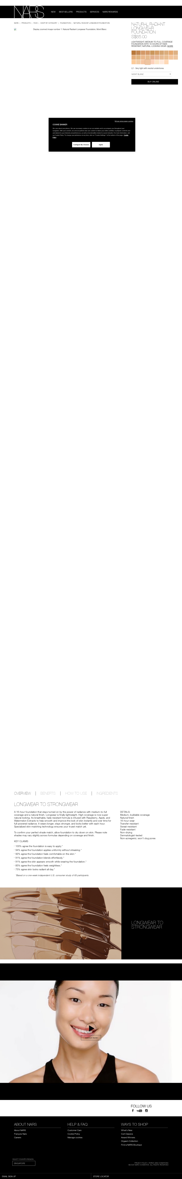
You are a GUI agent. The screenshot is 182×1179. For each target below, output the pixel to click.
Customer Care (74, 1130)
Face (36, 23)
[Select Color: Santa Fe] (147, 57)
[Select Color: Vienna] (171, 57)
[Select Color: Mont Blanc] (147, 62)
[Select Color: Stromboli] (138, 57)
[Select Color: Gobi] (138, 62)
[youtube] (139, 1111)
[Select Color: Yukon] (143, 62)
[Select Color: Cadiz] (143, 53)
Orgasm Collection (129, 1141)
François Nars (20, 1134)
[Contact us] (162, 3)
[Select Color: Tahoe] (157, 53)
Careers (17, 1137)
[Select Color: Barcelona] (175, 53)
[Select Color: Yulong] (161, 62)
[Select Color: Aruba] (166, 53)
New (53, 12)
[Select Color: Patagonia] (157, 57)
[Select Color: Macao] (134, 53)
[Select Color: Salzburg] (134, 62)
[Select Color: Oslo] (152, 62)
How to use (76, 793)
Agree (101, 144)
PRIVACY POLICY (141, 1163)
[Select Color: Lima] (166, 62)
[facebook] (133, 1111)
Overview (22, 793)
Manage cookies (75, 1137)
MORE (170, 46)
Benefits (48, 793)
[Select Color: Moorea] (152, 53)
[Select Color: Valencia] (171, 53)
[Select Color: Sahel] (143, 57)
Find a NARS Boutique (131, 1145)
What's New (126, 1130)
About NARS (20, 1130)
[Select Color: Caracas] (138, 53)
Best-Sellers (66, 12)
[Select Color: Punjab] (161, 57)
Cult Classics (127, 1134)
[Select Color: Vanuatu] (134, 57)
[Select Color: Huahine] (147, 53)
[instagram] (146, 1111)
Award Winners (128, 1137)
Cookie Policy (74, 1134)
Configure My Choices (81, 144)
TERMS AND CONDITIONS (158, 1163)
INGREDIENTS (107, 793)
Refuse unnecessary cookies (124, 121)
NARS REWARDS (110, 12)
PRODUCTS (81, 12)
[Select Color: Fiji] (166, 57)
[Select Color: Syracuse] (161, 53)
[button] (63, 27)
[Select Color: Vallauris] (152, 57)
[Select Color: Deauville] (175, 57)
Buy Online (154, 81)
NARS (16, 23)
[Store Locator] (166, 3)
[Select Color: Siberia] (157, 62)
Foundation (65, 23)
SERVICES (94, 12)
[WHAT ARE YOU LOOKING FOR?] (166, 12)
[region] (92, 135)
